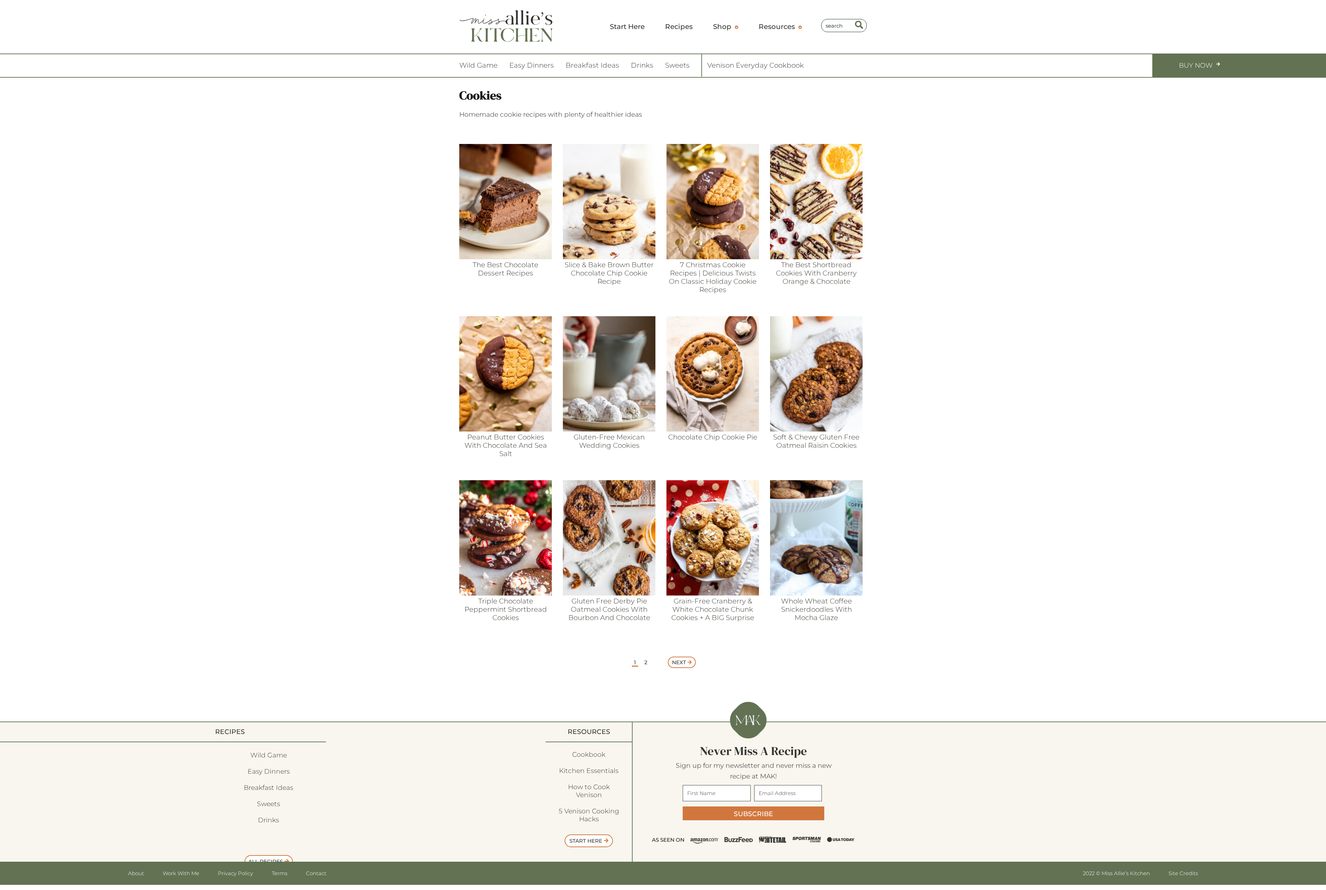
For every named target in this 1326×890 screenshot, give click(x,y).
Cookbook (588, 754)
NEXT (680, 662)
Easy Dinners (531, 65)
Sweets (677, 65)
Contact (316, 873)
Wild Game (478, 65)
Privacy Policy (235, 873)
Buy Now (1196, 65)
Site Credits (1183, 873)
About (136, 873)
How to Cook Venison (589, 791)
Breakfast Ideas (592, 65)
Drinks (642, 65)
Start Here (585, 841)
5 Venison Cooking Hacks (589, 815)
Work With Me (181, 873)
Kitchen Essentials (588, 771)
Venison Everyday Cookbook (755, 65)
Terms (279, 873)
